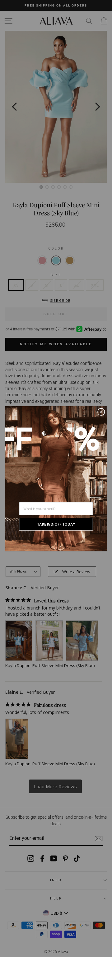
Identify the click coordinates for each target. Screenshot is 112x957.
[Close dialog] (101, 412)
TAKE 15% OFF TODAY (56, 523)
